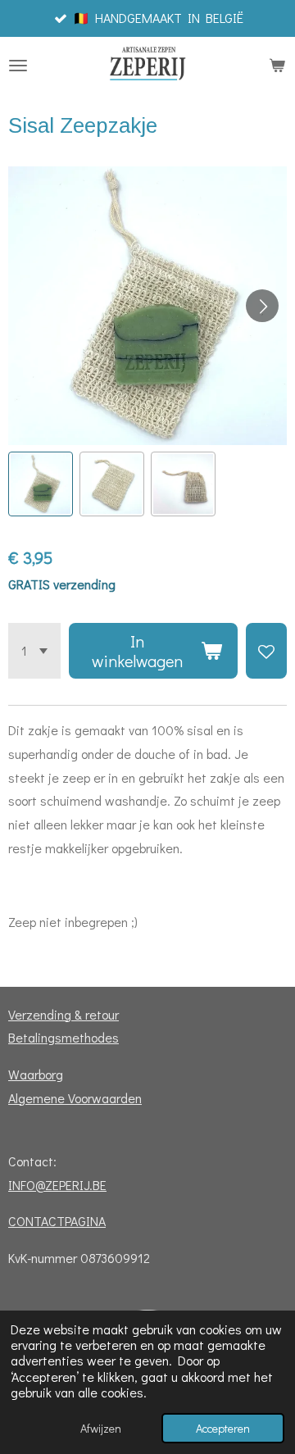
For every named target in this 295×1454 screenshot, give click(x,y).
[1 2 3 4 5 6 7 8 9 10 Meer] (34, 651)
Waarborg (35, 1074)
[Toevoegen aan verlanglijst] (266, 651)
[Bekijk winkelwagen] (277, 65)
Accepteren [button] (223, 1428)
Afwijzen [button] (100, 1428)
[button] (40, 484)
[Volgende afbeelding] (262, 305)
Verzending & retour (63, 1014)
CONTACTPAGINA (57, 1220)
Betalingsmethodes (63, 1037)
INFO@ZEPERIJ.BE (57, 1184)
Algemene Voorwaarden (75, 1097)
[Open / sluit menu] (18, 65)
